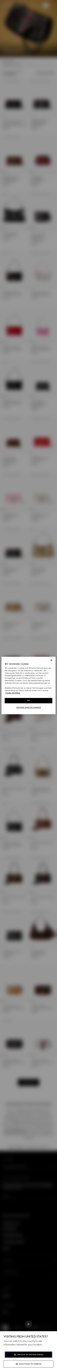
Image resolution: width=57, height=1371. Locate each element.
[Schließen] (51, 660)
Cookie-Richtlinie (12, 693)
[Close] (28, 1324)
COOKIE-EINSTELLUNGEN (28, 708)
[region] (28, 685)
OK (28, 701)
